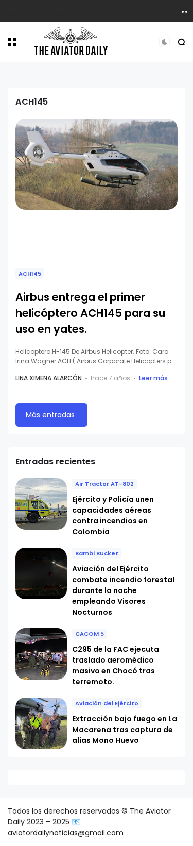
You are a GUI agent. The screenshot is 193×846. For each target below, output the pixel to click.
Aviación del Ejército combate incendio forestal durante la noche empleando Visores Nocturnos (123, 590)
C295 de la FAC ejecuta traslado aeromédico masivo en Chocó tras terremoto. (115, 665)
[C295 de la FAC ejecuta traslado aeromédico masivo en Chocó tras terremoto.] (41, 654)
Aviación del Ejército (106, 703)
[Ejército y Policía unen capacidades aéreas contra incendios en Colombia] (41, 504)
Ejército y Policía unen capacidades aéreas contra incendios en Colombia (113, 515)
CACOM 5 (89, 634)
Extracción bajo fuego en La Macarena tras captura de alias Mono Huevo (124, 730)
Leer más (153, 378)
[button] (12, 42)
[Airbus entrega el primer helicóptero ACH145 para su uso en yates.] (96, 164)
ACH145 (30, 273)
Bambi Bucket (96, 553)
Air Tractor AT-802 (104, 484)
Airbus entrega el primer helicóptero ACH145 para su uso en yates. (90, 313)
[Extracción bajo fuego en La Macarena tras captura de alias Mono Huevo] (41, 723)
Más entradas (50, 415)
